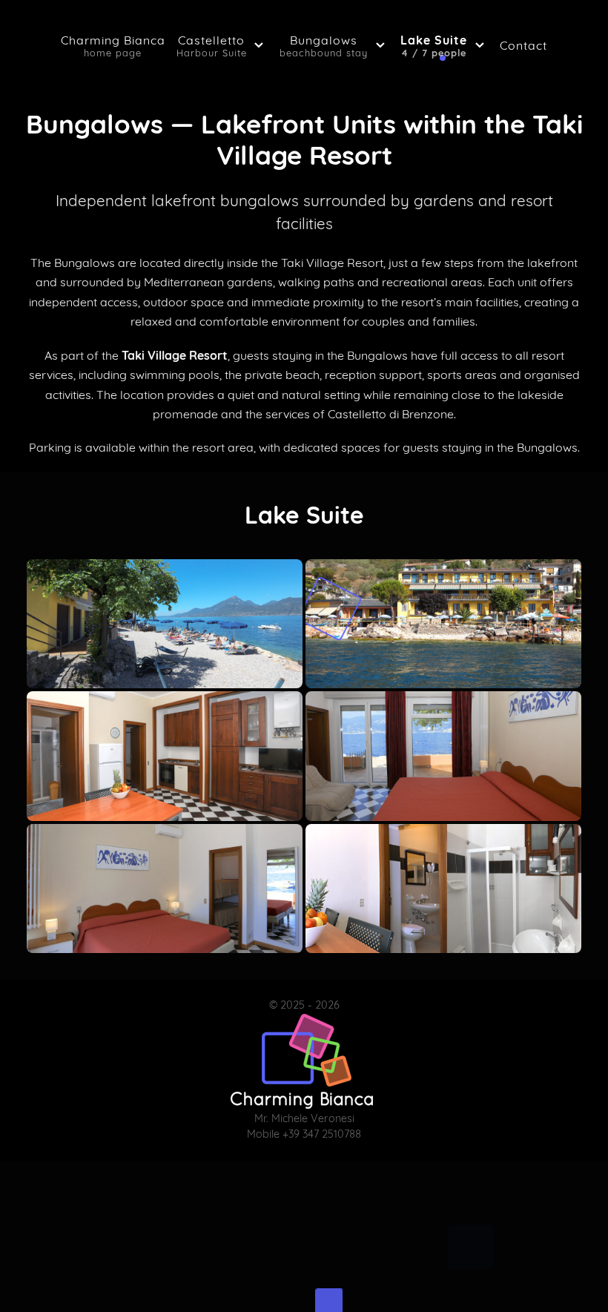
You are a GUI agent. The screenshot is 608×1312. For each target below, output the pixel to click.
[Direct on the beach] (165, 623)
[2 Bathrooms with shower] (443, 888)
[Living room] (165, 755)
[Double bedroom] (443, 755)
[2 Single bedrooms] (165, 888)
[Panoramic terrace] (443, 623)
